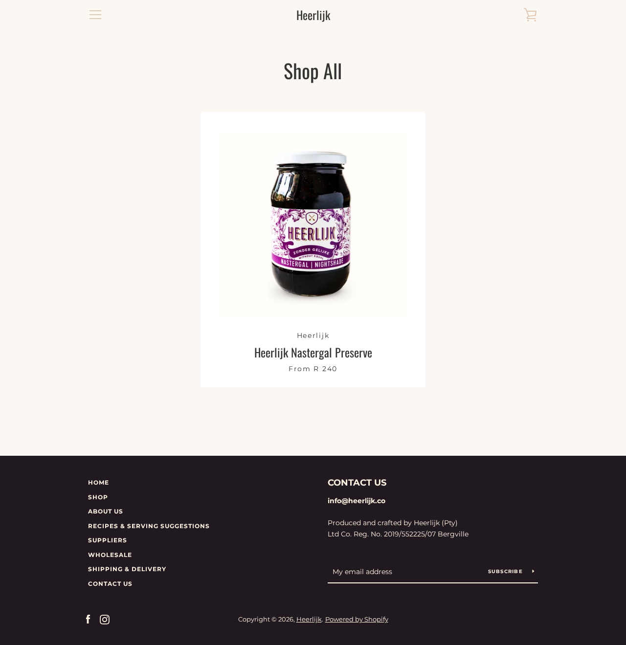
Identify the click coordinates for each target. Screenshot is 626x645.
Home (98, 482)
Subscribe (506, 571)
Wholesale (110, 554)
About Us (105, 511)
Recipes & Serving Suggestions (149, 526)
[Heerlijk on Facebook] (88, 618)
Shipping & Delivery (127, 569)
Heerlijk (313, 15)
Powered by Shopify (356, 619)
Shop (98, 497)
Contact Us (110, 583)
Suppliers (107, 540)
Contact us (357, 482)
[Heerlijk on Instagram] (105, 618)
